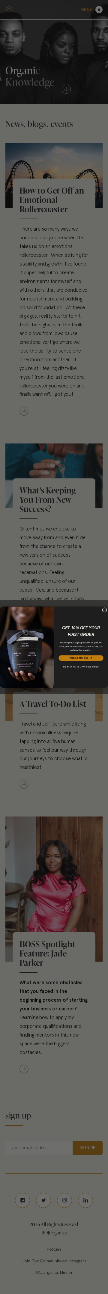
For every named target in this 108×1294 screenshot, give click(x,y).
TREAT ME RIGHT (81, 658)
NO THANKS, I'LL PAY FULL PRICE (81, 666)
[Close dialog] (105, 610)
